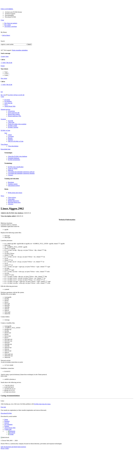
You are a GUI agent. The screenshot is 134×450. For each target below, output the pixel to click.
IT (13, 95)
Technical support (10, 13)
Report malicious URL (14, 116)
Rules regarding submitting (20, 50)
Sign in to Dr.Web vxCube (15, 141)
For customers (8, 424)
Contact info (7, 429)
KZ (17, 95)
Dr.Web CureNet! (13, 127)
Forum (3, 66)
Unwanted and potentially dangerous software (21, 172)
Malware (10, 170)
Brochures (11, 182)
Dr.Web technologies (14, 159)
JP (15, 95)
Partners (6, 426)
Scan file (10, 121)
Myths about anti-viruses (15, 192)
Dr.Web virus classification (15, 167)
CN (4, 95)
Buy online (7, 25)
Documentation (9, 15)
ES (9, 95)
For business (8, 101)
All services (11, 111)
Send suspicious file (13, 112)
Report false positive (14, 114)
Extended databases (13, 158)
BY (21, 95)
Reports (10, 138)
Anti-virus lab (8, 103)
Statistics (10, 139)
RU (2, 95)
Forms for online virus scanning (17, 124)
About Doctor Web (9, 106)
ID (23, 95)
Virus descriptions (13, 146)
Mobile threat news (13, 201)
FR (11, 95)
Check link (11, 122)
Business (6, 421)
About (10, 134)
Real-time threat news (14, 202)
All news (10, 204)
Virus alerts (11, 199)
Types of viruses (12, 168)
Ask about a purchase (10, 26)
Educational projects (14, 185)
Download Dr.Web (10, 17)
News (6, 104)
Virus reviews (12, 197)
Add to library (6, 35)
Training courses (13, 184)
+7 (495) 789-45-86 (6, 62)
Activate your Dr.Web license (13, 12)
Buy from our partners (10, 23)
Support (6, 423)
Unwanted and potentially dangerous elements (21, 173)
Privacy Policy (5, 448)
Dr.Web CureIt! (12, 125)
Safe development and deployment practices (13, 447)
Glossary (10, 175)
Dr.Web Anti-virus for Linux (42, 404)
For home (7, 99)
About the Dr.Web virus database (17, 156)
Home (6, 419)
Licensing (11, 136)
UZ (19, 95)
